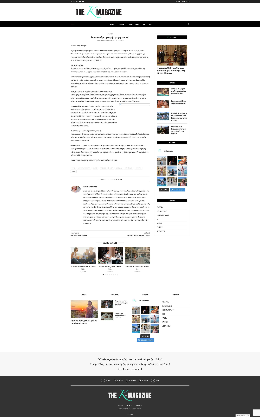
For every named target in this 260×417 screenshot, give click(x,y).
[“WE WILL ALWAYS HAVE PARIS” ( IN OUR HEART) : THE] (136, 310)
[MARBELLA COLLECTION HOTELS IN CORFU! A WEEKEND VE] (136, 328)
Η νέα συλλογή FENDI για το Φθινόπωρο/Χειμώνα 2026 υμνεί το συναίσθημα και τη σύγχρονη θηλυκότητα (171, 70)
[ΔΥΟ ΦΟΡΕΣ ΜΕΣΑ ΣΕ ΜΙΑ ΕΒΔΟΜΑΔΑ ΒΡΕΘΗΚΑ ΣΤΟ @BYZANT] (136, 319)
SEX (158, 219)
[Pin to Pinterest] (118, 179)
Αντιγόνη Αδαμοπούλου (108, 40)
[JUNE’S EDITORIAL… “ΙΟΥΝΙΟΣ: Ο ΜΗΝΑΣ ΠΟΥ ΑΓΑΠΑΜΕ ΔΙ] (155, 328)
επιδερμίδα (119, 168)
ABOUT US (120, 405)
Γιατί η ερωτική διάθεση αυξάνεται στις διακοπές (178, 102)
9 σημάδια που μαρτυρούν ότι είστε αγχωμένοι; (120, 315)
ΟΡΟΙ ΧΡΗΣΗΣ (129, 405)
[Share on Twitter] (116, 179)
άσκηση (95, 168)
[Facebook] (71, 1)
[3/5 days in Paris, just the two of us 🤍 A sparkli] (172, 161)
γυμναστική (103, 168)
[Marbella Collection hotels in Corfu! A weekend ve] (161, 181)
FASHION (159, 227)
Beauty (112, 24)
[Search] (188, 24)
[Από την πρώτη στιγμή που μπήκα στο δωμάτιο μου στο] (182, 171)
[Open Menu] (72, 24)
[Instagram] (77, 1)
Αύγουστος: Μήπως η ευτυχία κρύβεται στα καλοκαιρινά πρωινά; (84, 321)
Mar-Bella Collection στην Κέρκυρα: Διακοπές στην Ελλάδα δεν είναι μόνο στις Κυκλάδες (179, 116)
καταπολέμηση (129, 168)
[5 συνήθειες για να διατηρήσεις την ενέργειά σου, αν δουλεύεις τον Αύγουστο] (163, 130)
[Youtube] (80, 1)
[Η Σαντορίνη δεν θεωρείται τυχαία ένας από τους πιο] (172, 171)
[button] (73, 261)
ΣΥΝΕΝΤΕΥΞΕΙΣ (161, 211)
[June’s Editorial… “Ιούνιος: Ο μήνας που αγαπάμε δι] (182, 181)
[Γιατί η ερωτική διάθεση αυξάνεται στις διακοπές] (163, 104)
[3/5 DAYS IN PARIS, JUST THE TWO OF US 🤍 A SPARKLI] (145, 310)
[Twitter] (74, 1)
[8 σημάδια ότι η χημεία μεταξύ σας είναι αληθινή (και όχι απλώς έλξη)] (163, 92)
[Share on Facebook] (114, 179)
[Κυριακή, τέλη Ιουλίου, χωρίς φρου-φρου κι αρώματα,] (182, 161)
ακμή (73, 168)
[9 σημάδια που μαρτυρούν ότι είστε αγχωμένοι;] (107, 316)
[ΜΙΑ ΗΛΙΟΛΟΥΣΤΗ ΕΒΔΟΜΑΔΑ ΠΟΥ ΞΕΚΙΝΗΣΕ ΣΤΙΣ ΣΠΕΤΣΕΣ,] (145, 328)
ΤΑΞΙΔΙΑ (159, 223)
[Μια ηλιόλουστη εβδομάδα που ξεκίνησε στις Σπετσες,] (172, 181)
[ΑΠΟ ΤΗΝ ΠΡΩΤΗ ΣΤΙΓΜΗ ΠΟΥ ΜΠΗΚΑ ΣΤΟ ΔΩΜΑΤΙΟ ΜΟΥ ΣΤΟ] (155, 319)
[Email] (83, 1)
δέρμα (111, 168)
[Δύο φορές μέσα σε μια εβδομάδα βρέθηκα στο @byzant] (161, 171)
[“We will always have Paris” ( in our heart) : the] (161, 161)
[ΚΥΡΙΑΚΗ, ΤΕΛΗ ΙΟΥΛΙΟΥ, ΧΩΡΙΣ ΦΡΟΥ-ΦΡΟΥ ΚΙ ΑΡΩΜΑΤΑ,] (155, 310)
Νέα (150, 24)
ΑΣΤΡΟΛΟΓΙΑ (161, 231)
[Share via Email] (121, 179)
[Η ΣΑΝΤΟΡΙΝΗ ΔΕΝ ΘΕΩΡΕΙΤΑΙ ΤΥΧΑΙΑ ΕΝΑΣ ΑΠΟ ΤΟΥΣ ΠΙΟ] (145, 319)
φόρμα (73, 171)
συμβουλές (138, 168)
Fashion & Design (134, 24)
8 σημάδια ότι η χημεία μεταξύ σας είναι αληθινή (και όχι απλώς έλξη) (178, 91)
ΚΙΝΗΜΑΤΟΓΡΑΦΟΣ (163, 215)
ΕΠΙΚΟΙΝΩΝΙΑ (139, 405)
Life (144, 24)
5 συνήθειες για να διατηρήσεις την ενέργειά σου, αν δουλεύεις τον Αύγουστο (178, 130)
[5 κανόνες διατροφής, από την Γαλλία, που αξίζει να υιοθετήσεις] (110, 255)
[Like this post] (112, 179)
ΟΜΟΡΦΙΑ (160, 207)
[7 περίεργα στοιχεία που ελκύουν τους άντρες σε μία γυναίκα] (107, 304)
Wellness (121, 24)
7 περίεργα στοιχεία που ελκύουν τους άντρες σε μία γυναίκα (121, 302)
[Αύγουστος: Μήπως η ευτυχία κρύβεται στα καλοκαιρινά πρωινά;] (84, 309)
